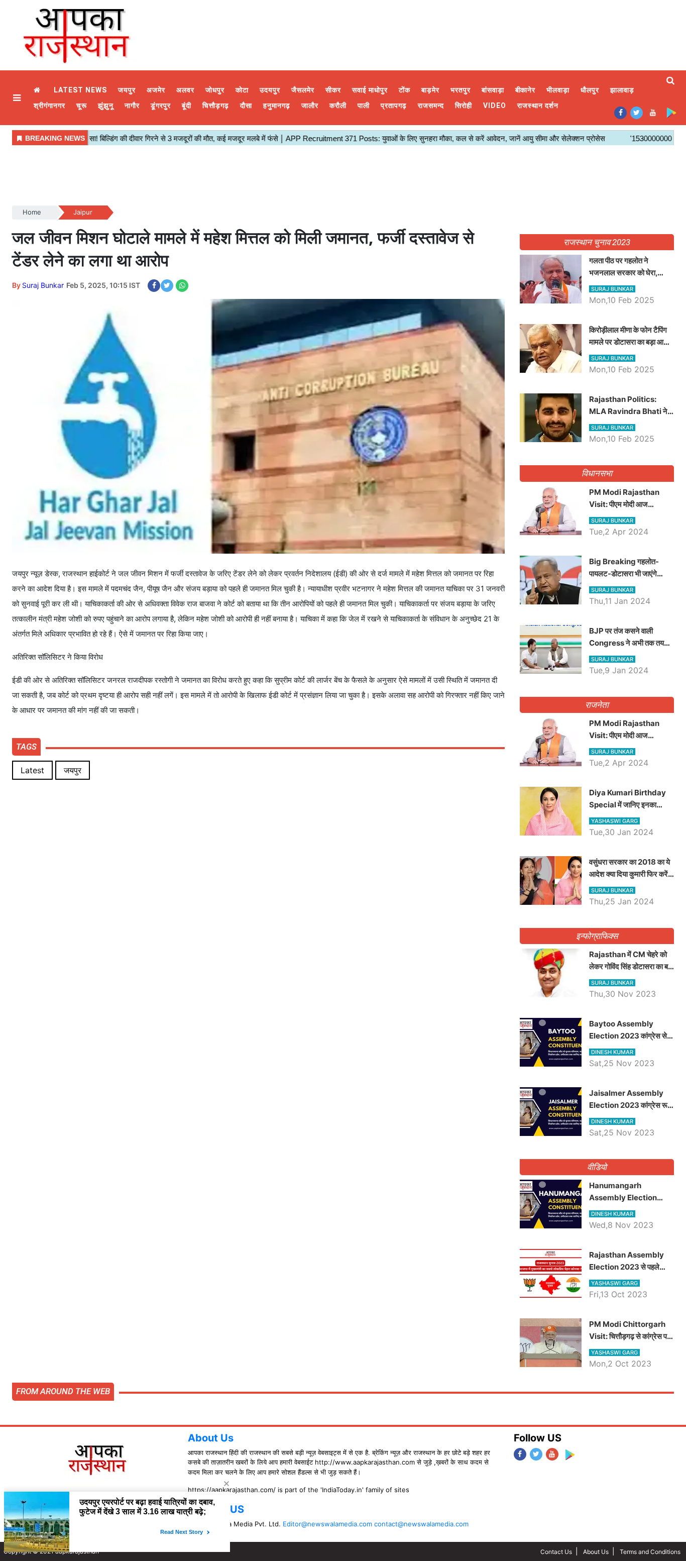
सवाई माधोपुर (370, 90)
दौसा (246, 105)
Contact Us (556, 1551)
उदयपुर (270, 90)
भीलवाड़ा (557, 90)
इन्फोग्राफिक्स (597, 936)
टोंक (404, 90)
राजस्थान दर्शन (537, 105)
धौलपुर (590, 90)
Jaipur (82, 212)
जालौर (309, 105)
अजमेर (156, 90)
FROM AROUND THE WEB (63, 1391)
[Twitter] (636, 112)
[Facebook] (620, 112)
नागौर (132, 105)
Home (38, 90)
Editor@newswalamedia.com (327, 1524)
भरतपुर (460, 90)
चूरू (81, 105)
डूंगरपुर (161, 105)
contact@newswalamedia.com (421, 1524)
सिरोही (463, 105)
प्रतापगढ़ (394, 105)
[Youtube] (652, 112)
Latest (32, 770)
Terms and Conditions (650, 1551)
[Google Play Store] (671, 112)
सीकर (333, 90)
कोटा (242, 90)
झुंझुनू (105, 105)
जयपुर (127, 90)
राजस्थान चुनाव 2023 (596, 242)
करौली (338, 105)
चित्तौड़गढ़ (215, 105)
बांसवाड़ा (493, 90)
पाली (364, 105)
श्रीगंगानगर (49, 105)
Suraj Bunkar (43, 285)
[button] (18, 98)
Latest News (80, 90)
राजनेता (597, 705)
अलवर (185, 90)
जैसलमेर (302, 90)
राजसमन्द (431, 105)
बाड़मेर (430, 90)
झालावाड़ (622, 90)
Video (494, 105)
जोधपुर (214, 90)
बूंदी (186, 105)
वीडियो (597, 1167)
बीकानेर (525, 90)
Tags (26, 747)
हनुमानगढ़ (276, 105)
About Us (211, 1438)
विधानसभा (597, 473)
